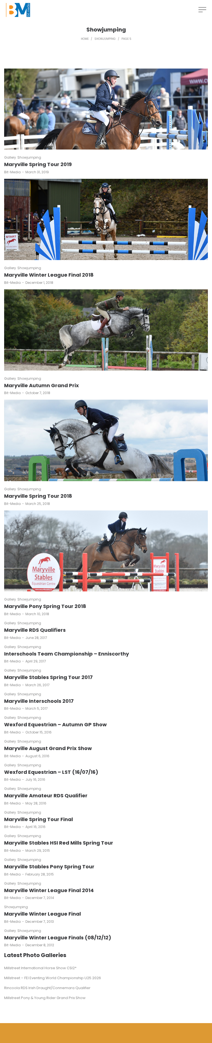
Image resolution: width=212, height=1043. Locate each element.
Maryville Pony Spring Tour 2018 (45, 606)
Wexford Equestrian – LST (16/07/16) (51, 772)
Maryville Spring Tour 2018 (38, 495)
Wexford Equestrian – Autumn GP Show (55, 724)
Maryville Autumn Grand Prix (41, 385)
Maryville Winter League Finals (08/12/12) (57, 937)
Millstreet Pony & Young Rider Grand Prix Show (45, 997)
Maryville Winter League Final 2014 (49, 890)
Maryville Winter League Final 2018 (49, 274)
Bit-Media (12, 172)
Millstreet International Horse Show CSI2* (40, 968)
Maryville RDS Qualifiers (35, 630)
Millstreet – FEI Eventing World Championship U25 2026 (52, 978)
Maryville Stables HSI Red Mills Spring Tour (58, 842)
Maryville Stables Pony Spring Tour (49, 866)
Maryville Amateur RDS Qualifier (46, 795)
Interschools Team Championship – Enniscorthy (66, 653)
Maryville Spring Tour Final (38, 819)
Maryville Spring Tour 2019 (38, 164)
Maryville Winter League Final (42, 913)
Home (85, 39)
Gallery (10, 157)
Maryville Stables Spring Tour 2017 (48, 677)
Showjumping (105, 39)
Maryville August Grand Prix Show (48, 748)
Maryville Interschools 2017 (39, 701)
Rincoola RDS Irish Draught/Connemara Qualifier (47, 987)
